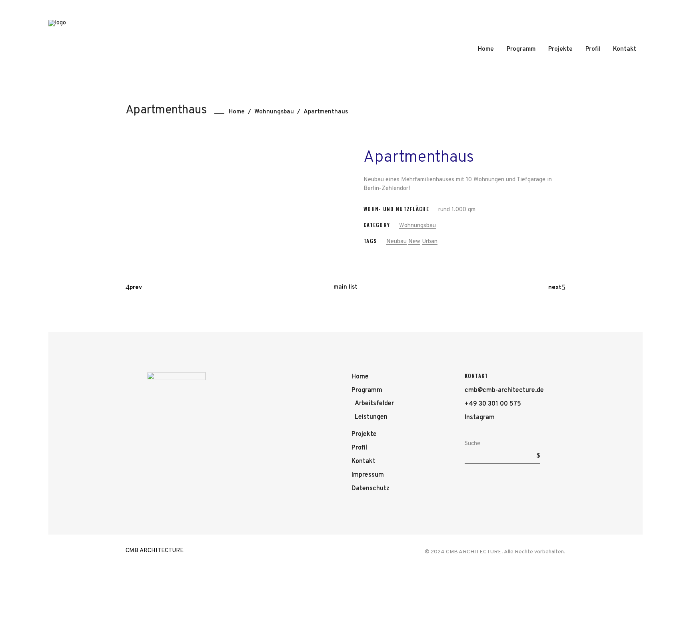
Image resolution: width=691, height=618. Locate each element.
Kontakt (363, 461)
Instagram (480, 418)
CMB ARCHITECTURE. (474, 552)
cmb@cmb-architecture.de (504, 390)
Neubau (396, 242)
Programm (366, 390)
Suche (472, 444)
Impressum (367, 475)
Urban (429, 242)
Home (237, 112)
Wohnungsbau (274, 112)
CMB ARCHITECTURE (155, 551)
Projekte (364, 434)
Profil (359, 448)
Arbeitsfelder (374, 404)
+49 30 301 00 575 (493, 404)
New (414, 242)
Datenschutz (370, 489)
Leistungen (371, 417)
